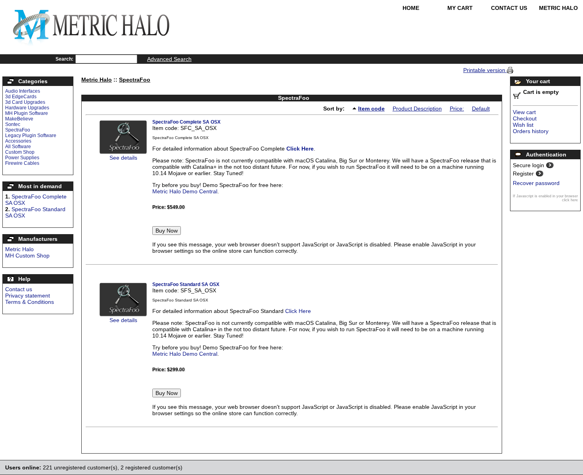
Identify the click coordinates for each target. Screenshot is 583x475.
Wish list (523, 125)
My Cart (460, 8)
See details (123, 158)
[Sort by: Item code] (355, 108)
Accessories (18, 141)
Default (481, 108)
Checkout (525, 118)
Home (411, 8)
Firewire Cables (22, 163)
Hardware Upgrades (27, 108)
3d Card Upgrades (25, 102)
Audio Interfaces (22, 91)
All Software (18, 146)
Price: (457, 108)
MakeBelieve (19, 119)
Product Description (417, 108)
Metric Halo (558, 8)
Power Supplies (22, 157)
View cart (524, 112)
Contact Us (509, 8)
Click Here (300, 148)
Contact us (18, 289)
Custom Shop (20, 152)
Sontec (12, 124)
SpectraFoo (17, 130)
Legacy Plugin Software (30, 135)
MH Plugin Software (26, 113)
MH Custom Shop (27, 255)
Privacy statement (27, 295)
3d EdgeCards (20, 96)
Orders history (530, 131)
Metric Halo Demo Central (184, 191)
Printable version (485, 70)
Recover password (536, 183)
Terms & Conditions (29, 302)
